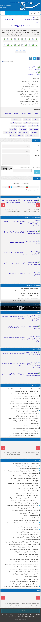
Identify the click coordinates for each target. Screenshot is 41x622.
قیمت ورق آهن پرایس (10, 132)
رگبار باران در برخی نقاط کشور (16, 273)
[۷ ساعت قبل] (32, 235)
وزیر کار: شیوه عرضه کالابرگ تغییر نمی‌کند (13, 232)
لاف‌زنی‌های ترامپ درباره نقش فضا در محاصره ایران (26, 463)
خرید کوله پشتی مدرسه (16, 136)
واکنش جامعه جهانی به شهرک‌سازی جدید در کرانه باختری (24, 581)
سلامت (38, 590)
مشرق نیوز (26, 5)
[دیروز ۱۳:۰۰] (32, 377)
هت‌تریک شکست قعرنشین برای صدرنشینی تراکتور (26, 552)
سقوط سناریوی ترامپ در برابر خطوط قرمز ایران (27, 466)
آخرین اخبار (37, 460)
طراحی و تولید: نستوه (20, 619)
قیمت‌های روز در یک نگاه (33, 285)
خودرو (38, 197)
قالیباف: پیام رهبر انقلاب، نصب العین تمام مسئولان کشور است (23, 505)
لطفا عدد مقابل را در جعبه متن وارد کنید (30, 167)
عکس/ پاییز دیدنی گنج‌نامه (31, 84)
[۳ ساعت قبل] (32, 224)
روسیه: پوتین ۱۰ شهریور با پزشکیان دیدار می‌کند (27, 532)
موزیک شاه (27, 120)
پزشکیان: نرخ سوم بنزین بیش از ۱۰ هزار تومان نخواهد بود (24, 476)
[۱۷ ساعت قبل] (30, 597)
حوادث (38, 440)
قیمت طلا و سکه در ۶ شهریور (16, 242)
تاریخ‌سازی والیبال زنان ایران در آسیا (30, 413)
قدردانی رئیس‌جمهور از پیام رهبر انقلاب (29, 554)
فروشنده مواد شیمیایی (32, 136)
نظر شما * (36, 156)
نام (38, 146)
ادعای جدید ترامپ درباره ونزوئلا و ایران (29, 534)
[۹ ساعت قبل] (32, 266)
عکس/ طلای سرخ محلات (20, 25)
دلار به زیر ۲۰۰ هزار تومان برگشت (30, 296)
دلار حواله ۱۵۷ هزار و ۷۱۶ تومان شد (30, 293)
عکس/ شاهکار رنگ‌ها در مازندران (29, 89)
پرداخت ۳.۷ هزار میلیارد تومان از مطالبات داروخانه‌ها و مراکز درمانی (22, 564)
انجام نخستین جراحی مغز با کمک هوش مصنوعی (30, 604)
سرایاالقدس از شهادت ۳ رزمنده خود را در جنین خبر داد (25, 567)
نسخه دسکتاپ (20, 611)
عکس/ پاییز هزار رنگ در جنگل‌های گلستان (27, 91)
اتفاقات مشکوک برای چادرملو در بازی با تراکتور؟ (27, 495)
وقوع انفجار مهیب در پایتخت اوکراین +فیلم (28, 481)
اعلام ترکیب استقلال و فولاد (32, 576)
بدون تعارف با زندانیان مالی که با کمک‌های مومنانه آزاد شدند (24, 544)
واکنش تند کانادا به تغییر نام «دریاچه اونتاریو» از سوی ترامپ (24, 436)
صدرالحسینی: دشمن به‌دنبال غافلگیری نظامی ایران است (25, 394)
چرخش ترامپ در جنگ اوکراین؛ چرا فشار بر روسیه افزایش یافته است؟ (21, 471)
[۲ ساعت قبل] (20, 308)
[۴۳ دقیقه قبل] (32, 340)
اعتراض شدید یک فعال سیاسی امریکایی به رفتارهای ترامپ (24, 569)
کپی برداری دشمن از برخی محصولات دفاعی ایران (27, 391)
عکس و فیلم (33, 13)
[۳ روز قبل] (30, 203)
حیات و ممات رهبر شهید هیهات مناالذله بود (28, 527)
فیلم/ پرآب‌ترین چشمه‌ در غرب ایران (29, 94)
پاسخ (4, 187)
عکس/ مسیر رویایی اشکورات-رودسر (29, 101)
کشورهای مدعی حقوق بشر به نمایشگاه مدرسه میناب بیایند (24, 549)
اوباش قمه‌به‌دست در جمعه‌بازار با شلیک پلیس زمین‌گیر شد (24, 403)
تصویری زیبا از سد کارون (32, 99)
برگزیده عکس (36, 349)
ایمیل (37, 151)
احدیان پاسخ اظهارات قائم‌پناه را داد (30, 530)
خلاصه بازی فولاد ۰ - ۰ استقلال (31, 473)
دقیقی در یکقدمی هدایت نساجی (30, 486)
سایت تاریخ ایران (16, 120)
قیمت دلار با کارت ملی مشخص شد (30, 288)
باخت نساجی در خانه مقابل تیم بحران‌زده (29, 513)
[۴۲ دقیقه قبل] (32, 330)
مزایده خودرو (35, 132)
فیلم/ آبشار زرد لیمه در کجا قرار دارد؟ (29, 104)
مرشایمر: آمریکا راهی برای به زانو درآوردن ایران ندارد (26, 428)
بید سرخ (36, 113)
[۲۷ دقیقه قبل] (32, 319)
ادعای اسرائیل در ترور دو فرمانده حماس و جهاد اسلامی (25, 584)
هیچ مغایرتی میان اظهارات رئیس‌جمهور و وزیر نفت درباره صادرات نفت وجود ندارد (20, 524)
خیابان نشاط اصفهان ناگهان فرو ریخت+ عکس (14, 254)
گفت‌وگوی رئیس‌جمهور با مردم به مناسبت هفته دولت (25, 510)
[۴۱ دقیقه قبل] (32, 356)
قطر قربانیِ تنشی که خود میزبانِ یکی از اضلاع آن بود (26, 433)
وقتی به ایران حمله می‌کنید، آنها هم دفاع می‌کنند (26, 411)
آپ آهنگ (35, 120)
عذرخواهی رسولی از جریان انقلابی (30, 557)
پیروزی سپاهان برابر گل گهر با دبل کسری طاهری (26, 520)
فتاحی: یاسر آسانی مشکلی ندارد (31, 426)
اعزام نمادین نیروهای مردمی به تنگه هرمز (13, 353)
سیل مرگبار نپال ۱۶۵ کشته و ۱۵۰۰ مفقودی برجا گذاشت (25, 421)
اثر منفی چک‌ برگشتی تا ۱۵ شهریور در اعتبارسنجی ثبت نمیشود (23, 418)
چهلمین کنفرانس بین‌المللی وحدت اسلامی (13, 374)
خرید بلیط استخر (23, 132)
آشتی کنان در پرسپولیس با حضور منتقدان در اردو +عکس (25, 500)
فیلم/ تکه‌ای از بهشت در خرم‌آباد (30, 82)
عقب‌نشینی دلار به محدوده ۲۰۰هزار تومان (28, 298)
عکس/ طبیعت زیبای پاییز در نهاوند (29, 96)
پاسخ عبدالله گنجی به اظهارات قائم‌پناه (29, 468)
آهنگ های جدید (34, 129)
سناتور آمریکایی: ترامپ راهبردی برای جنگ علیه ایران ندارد (24, 406)
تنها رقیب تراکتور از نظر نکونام (16, 327)
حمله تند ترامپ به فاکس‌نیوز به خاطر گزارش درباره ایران (25, 408)
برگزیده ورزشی (36, 313)
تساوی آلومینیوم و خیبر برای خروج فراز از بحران (27, 518)
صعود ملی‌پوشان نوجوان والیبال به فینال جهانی (14, 338)
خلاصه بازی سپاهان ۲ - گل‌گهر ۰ (31, 515)
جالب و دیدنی (8, 113)
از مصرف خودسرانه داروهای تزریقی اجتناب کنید (12, 604)
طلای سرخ (23, 113)
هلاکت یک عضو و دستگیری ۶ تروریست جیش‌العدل (14, 222)
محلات (29, 113)
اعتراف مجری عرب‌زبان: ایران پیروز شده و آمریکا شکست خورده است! (21, 586)
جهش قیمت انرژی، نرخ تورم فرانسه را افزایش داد (26, 579)
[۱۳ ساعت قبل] (11, 446)
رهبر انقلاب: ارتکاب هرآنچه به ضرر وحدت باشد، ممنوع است (24, 401)
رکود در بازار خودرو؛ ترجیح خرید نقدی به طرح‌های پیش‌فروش (31, 210)
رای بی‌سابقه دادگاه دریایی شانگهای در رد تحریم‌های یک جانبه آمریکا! (22, 542)
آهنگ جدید (13, 129)
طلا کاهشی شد (35, 423)
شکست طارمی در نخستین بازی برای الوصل (28, 508)
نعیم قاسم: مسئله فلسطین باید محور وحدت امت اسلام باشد (24, 498)
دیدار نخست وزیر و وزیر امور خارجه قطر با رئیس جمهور (13, 364)
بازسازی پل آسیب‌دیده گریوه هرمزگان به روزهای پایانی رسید (24, 572)
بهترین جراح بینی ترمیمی (18, 126)
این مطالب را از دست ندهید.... (31, 217)
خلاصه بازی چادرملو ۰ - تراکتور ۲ (31, 539)
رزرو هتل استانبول (16, 123)
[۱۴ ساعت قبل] (32, 276)
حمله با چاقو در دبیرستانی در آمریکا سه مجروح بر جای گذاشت (23, 483)
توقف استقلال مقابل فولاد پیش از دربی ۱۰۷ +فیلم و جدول (13, 317)
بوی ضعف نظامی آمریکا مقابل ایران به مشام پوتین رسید (25, 399)
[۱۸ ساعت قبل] (11, 597)
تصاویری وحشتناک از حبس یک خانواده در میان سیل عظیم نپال (23, 389)
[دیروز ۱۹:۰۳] (32, 366)
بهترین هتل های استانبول (31, 123)
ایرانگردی (16, 113)
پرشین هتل (23, 129)
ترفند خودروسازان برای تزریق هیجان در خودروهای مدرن (12, 210)
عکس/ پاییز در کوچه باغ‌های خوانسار (29, 87)
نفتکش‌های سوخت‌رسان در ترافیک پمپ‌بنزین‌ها (27, 396)
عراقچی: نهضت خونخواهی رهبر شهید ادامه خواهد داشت (24, 503)
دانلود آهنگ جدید (33, 126)
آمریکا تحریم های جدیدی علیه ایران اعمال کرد (27, 416)
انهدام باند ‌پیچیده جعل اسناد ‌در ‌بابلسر (14, 263)
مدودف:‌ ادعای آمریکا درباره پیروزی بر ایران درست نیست (25, 547)
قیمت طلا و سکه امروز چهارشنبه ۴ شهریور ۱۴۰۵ (27, 291)
